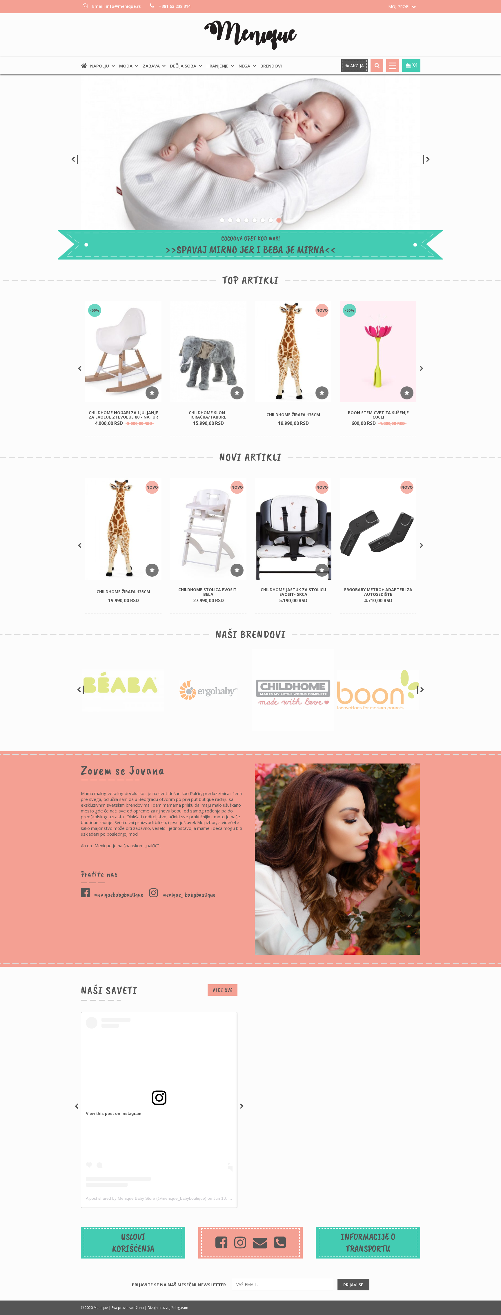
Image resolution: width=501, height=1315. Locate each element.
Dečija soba (183, 66)
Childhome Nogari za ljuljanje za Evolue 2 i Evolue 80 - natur (123, 414)
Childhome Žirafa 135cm (293, 414)
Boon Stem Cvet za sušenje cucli (378, 414)
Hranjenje (217, 66)
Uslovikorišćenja (133, 1242)
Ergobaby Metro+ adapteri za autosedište (378, 591)
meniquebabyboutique (118, 894)
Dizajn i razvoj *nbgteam (168, 1307)
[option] (250, 159)
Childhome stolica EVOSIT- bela (208, 591)
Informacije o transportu (368, 1242)
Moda (125, 66)
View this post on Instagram (113, 1113)
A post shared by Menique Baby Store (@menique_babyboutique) (146, 1198)
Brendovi (271, 66)
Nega (244, 66)
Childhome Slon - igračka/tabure (208, 414)
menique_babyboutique (188, 894)
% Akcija (354, 65)
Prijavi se (353, 1284)
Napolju (99, 66)
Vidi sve (223, 990)
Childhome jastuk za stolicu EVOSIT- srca (293, 591)
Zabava (151, 66)
